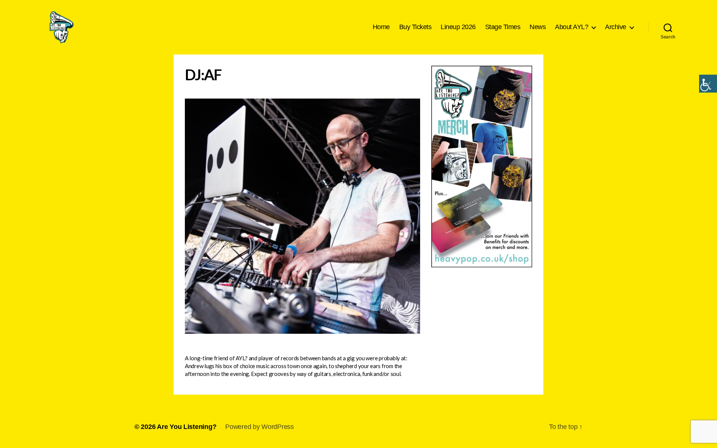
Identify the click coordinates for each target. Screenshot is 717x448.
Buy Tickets (415, 27)
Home (381, 27)
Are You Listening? (186, 426)
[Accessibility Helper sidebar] (708, 84)
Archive (615, 27)
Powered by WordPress (259, 426)
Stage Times (503, 27)
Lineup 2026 (458, 27)
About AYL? (571, 27)
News (538, 27)
